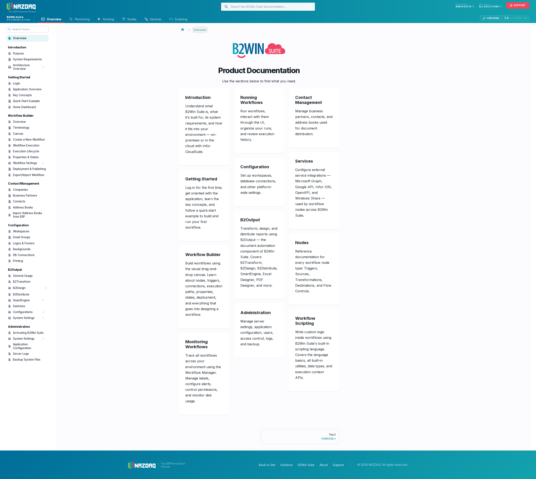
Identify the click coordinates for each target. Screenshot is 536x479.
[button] (27, 66)
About (324, 465)
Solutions (286, 465)
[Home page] (183, 29)
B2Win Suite (306, 465)
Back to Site (267, 465)
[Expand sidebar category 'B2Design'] (46, 288)
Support (338, 465)
